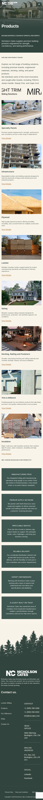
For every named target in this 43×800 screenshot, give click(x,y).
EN (25, 4)
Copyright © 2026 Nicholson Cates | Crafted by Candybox (21, 797)
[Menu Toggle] (39, 4)
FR (29, 4)
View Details (6, 454)
